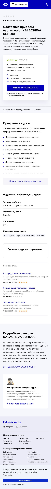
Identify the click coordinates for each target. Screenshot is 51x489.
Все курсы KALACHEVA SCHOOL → (19, 367)
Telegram (9, 427)
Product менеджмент (36, 459)
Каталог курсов (21, 4)
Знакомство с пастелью (14, 302)
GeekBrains (7, 443)
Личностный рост (34, 454)
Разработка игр (33, 457)
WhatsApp (23, 427)
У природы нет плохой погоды (17, 273)
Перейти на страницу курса (25, 88)
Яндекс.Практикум (26, 441)
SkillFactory (23, 438)
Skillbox (6, 438)
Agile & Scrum (8, 464)
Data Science (8, 457)
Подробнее (8, 475)
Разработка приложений (37, 462)
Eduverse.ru (12, 422)
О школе (37, 110)
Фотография (32, 452)
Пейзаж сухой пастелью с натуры (19, 288)
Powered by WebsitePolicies (13, 484)
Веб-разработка (9, 454)
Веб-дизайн (7, 452)
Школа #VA (40, 438)
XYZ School (23, 443)
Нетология (7, 441)
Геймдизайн (8, 459)
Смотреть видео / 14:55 (21, 404)
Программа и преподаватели (16, 110)
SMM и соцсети (9, 462)
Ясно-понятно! (25, 480)
